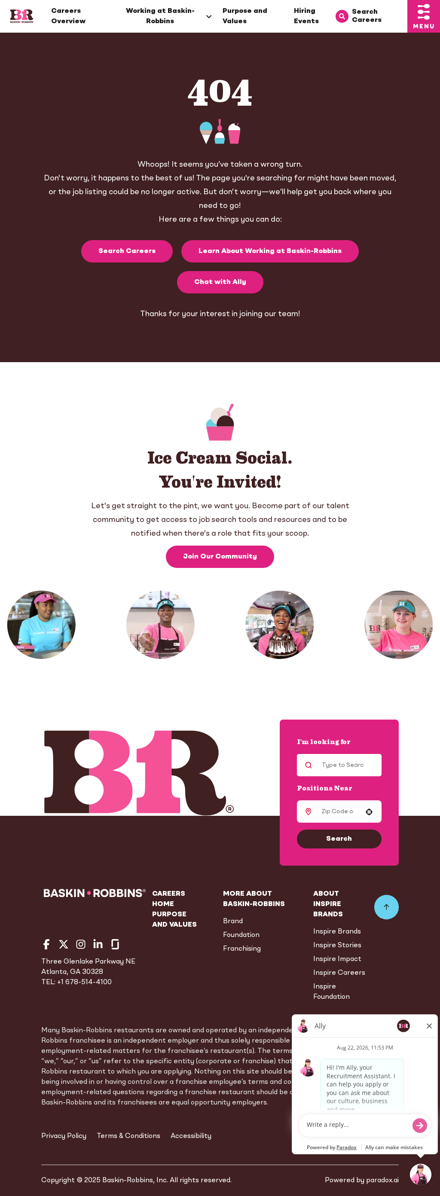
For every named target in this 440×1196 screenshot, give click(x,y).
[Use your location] (369, 812)
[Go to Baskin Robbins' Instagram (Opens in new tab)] (81, 944)
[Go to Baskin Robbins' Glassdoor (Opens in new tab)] (115, 944)
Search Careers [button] (127, 251)
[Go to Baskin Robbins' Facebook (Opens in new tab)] (46, 944)
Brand (233, 921)
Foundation (241, 935)
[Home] (22, 16)
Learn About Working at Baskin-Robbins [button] (270, 251)
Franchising (242, 949)
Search (339, 839)
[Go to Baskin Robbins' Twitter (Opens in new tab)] (63, 944)
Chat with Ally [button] (220, 282)
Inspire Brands (337, 931)
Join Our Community (220, 556)
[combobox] (337, 811)
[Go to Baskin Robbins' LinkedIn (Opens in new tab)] (98, 944)
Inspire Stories (337, 945)
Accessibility (191, 1136)
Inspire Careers (339, 973)
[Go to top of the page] (386, 907)
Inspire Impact (337, 959)
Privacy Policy (63, 1136)
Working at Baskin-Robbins (160, 16)
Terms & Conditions (128, 1136)
